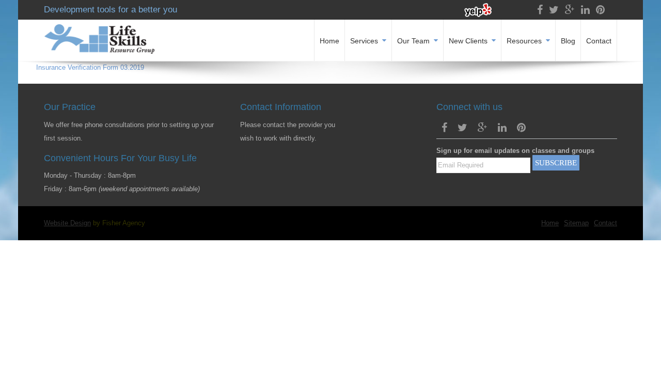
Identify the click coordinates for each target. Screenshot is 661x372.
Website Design (67, 223)
